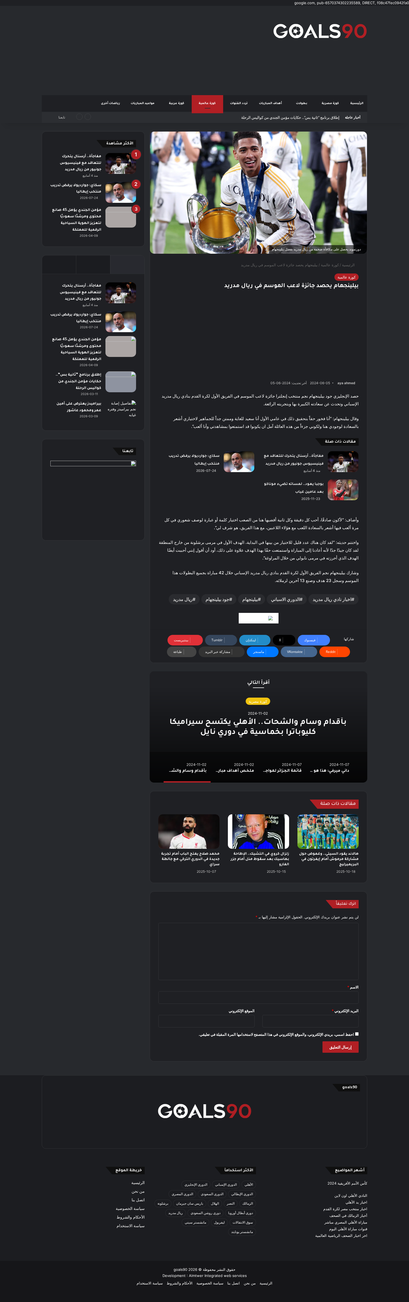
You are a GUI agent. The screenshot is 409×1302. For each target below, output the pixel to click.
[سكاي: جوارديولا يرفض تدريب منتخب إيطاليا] (239, 461)
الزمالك (247, 1203)
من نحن (138, 1191)
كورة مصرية (331, 103)
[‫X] (231, 1136)
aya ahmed (346, 383)
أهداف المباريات (271, 103)
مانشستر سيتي (195, 1222)
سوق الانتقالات (243, 1222)
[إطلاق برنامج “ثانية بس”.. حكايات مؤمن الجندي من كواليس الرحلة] (120, 381)
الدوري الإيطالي (242, 1194)
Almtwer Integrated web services (218, 1275)
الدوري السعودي (212, 1194)
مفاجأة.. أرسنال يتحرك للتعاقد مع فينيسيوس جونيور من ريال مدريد (80, 163)
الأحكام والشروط (131, 1217)
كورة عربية (177, 103)
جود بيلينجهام (217, 599)
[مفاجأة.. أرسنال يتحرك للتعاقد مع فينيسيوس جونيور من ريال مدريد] (343, 461)
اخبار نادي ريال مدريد (332, 599)
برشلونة (162, 1203)
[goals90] (320, 31)
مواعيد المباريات (143, 103)
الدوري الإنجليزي (195, 1184)
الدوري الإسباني (226, 1184)
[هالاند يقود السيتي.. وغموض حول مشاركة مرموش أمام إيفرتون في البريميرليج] (328, 831)
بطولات (302, 103)
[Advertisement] (149, 50)
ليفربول (219, 1222)
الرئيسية (356, 103)
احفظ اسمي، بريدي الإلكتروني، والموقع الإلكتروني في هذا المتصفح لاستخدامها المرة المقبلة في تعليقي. (276, 1034)
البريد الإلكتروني (345, 1010)
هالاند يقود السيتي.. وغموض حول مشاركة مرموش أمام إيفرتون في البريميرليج (329, 859)
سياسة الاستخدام (131, 1226)
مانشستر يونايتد (242, 1232)
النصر (231, 1203)
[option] (258, 727)
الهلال (215, 1203)
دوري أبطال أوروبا (240, 1213)
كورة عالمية (207, 103)
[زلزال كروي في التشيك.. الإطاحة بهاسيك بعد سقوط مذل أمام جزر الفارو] (258, 831)
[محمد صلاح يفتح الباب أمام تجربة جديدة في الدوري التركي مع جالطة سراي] (189, 831)
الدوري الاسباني (285, 599)
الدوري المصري (182, 1194)
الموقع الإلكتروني (242, 1010)
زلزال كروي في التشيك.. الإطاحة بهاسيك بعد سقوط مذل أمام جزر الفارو (260, 859)
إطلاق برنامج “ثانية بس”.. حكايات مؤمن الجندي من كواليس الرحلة (290, 117)
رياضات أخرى (110, 103)
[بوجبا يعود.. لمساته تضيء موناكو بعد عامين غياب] (343, 489)
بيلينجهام (250, 599)
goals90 (180, 1269)
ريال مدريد (183, 599)
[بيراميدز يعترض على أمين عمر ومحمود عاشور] (120, 411)
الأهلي (249, 1184)
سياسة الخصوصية (130, 1208)
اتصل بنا (138, 1200)
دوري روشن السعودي (205, 1213)
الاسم (353, 987)
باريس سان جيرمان (189, 1203)
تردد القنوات (239, 103)
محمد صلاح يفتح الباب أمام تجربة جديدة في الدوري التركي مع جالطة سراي (190, 859)
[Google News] (259, 618)
